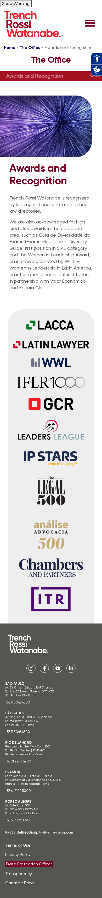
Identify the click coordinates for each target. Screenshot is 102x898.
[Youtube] (57, 667)
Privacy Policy (18, 854)
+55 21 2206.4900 (18, 761)
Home (9, 47)
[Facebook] (44, 667)
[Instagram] (31, 667)
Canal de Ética (19, 882)
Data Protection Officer (29, 863)
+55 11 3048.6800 (17, 702)
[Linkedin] (71, 667)
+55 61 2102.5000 (18, 791)
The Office (30, 47)
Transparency (18, 873)
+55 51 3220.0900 (18, 820)
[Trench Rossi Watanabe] (32, 23)
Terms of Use (18, 845)
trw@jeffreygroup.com (56, 832)
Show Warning (16, 3)
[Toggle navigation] (90, 23)
